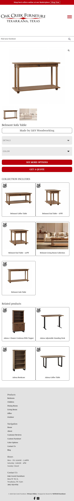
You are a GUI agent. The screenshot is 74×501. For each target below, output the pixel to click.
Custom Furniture (14, 439)
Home (9, 427)
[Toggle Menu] (69, 16)
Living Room (12, 410)
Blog (9, 450)
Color (6, 151)
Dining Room (12, 406)
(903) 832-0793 (12, 485)
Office (9, 413)
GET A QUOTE (37, 169)
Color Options (12, 442)
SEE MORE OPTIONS (37, 162)
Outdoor (10, 417)
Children (10, 402)
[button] (68, 50)
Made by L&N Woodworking (37, 130)
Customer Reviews (14, 435)
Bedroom (10, 398)
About (9, 431)
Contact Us (11, 446)
